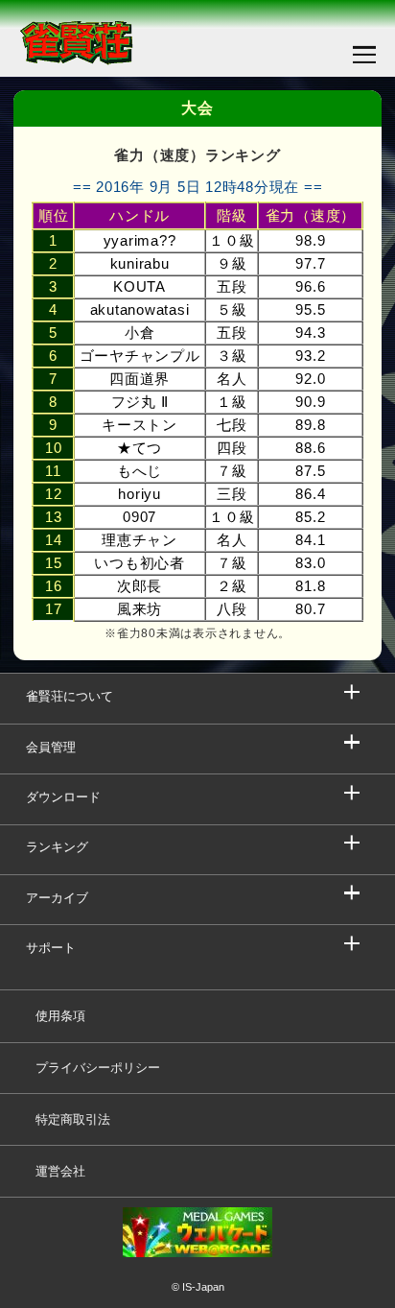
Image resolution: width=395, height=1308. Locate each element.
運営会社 (60, 1171)
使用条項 (60, 1016)
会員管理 (51, 747)
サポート (51, 947)
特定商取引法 (72, 1119)
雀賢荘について (69, 696)
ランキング (57, 847)
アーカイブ (57, 898)
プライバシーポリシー (97, 1067)
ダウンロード (63, 797)
